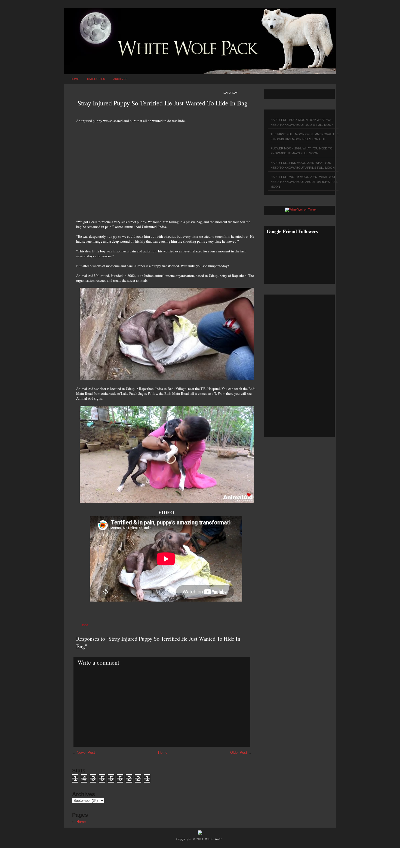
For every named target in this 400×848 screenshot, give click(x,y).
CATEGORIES (96, 78)
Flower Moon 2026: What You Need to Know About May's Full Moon (301, 151)
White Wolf (214, 839)
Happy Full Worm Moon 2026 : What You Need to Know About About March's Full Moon (304, 181)
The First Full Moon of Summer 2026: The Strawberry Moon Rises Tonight (304, 137)
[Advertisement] (166, 168)
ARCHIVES (120, 78)
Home (75, 78)
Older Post (238, 752)
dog (85, 625)
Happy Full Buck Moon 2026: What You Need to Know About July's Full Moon (302, 122)
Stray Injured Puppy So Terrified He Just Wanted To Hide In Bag (163, 103)
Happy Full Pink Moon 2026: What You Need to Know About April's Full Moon (302, 165)
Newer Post (86, 752)
